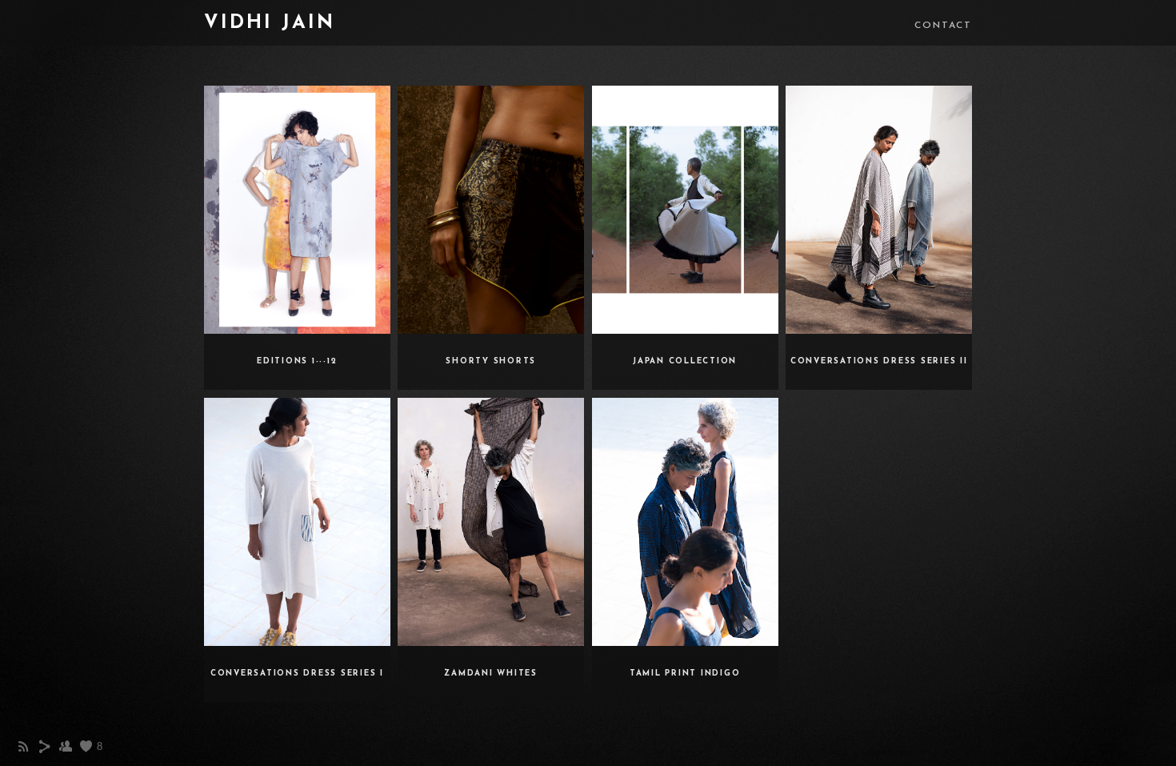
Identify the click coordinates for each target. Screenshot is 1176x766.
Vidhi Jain (269, 23)
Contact (943, 25)
